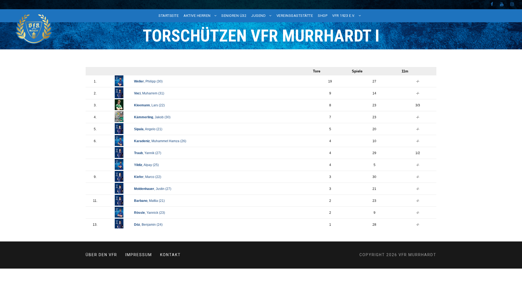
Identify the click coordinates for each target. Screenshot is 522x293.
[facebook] (492, 4)
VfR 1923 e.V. (343, 16)
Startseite (169, 16)
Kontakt (170, 255)
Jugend (258, 16)
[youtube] (502, 4)
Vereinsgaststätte (294, 16)
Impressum (138, 255)
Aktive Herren (197, 16)
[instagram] (512, 4)
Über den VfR (101, 255)
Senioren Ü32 (233, 16)
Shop (322, 16)
